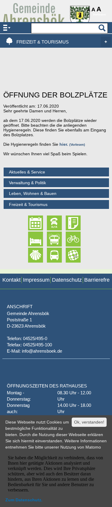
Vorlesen (77, 144)
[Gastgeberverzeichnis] (30, 239)
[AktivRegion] (68, 239)
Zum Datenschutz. (23, 499)
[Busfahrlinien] (49, 255)
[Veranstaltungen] (30, 223)
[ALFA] (49, 223)
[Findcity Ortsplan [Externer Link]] (68, 255)
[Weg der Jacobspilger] (30, 255)
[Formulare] (68, 223)
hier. (63, 144)
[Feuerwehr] (49, 239)
